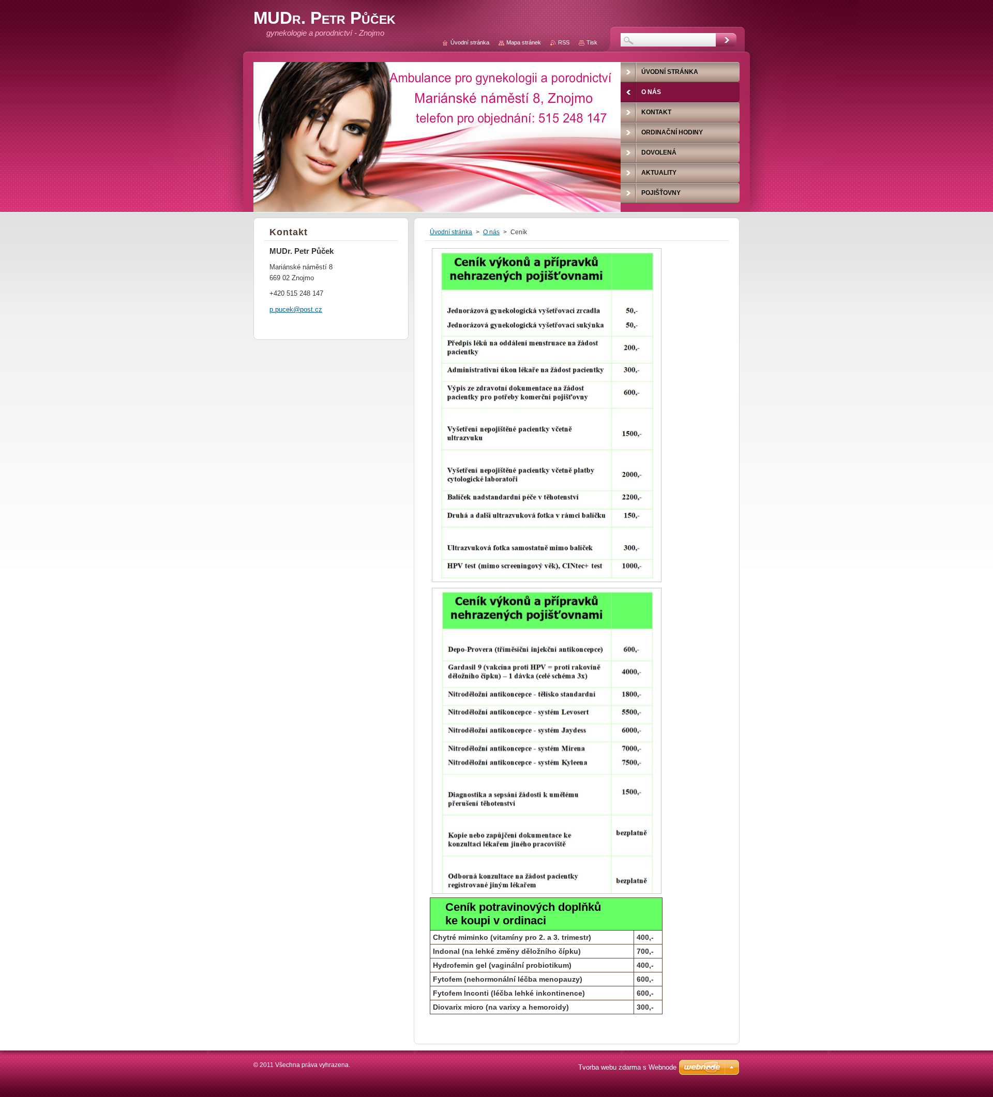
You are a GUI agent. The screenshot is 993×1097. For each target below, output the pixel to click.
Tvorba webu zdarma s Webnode (627, 1067)
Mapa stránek (523, 42)
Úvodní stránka (451, 232)
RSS (563, 42)
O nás (491, 232)
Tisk (591, 42)
